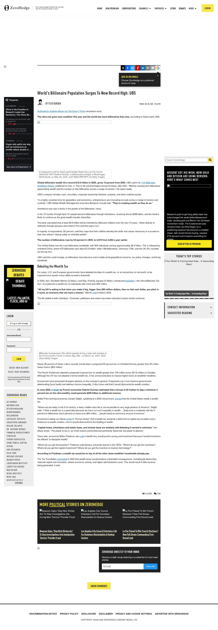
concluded (62, 458)
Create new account (19, 367)
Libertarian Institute (17, 463)
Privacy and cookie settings (134, 613)
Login (19, 358)
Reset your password (18, 371)
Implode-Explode (15, 456)
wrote (69, 418)
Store (173, 8)
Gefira (10, 446)
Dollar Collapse (15, 425)
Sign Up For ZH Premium (189, 243)
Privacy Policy (15, 379)
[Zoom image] (195, 196)
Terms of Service (25, 379)
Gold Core (11, 452)
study (56, 389)
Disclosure (88, 613)
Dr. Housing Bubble (16, 429)
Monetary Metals (15, 480)
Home (99, 8)
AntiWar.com (13, 405)
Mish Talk (11, 476)
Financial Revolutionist (18, 432)
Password (11, 346)
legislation (130, 280)
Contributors (129, 8)
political (57, 504)
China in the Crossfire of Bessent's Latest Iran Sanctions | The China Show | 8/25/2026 (19, 112)
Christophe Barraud (17, 422)
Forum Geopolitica (16, 439)
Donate (182, 8)
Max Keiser (12, 469)
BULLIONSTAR (12, 415)
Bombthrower (14, 412)
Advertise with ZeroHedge (172, 613)
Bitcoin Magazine (15, 408)
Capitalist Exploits (16, 418)
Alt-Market (12, 401)
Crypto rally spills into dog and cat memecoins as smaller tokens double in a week (18, 147)
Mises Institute (14, 473)
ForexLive (11, 435)
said (95, 292)
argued (118, 398)
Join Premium (112, 8)
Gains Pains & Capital (17, 442)
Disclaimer (106, 613)
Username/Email (14, 335)
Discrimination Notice (43, 613)
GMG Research (13, 449)
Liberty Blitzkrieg (16, 466)
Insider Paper (13, 459)
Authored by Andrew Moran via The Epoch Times (61, 111)
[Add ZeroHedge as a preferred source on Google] (157, 68)
